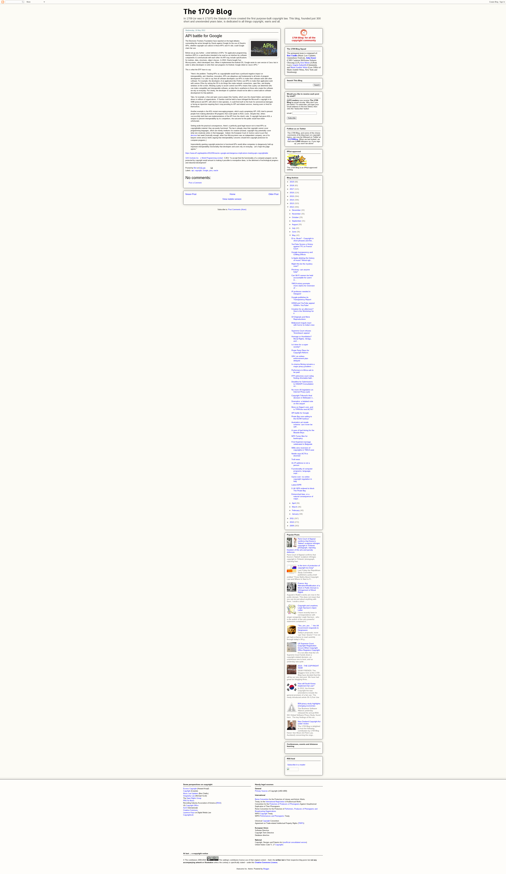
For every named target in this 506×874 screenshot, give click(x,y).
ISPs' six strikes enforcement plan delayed (299, 358)
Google (205, 170)
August (295, 224)
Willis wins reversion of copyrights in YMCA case (302, 449)
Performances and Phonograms (272, 816)
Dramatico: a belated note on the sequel (302, 402)
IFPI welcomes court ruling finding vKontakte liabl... (302, 377)
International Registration (275, 802)
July (294, 228)
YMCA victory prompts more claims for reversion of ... (303, 285)
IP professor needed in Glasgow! (300, 292)
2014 (292, 200)
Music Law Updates (190, 793)
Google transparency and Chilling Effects (302, 253)
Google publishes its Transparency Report (301, 298)
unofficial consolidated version (294, 842)
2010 (292, 522)
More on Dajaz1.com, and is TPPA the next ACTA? (302, 408)
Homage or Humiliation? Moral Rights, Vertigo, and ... (301, 338)
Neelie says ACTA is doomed (299, 455)
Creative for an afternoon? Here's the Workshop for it (302, 311)
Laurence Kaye (189, 813)
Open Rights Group (194, 798)
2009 (292, 526)
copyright (198, 170)
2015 (292, 196)
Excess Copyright (190, 789)
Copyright (264, 814)
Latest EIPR (296, 485)
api (192, 170)
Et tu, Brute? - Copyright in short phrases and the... (302, 239)
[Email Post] (211, 168)
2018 (292, 185)
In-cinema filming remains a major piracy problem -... (303, 365)
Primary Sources (261, 791)
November (296, 214)
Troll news (295, 459)
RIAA (219, 803)
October (295, 217)
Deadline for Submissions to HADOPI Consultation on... (302, 384)
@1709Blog (293, 139)
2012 (292, 207)
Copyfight (187, 791)
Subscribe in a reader (296, 765)
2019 (292, 182)
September (297, 221)
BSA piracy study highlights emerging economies (309, 705)
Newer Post (190, 194)
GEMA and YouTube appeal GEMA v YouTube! (303, 304)
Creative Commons (190, 810)
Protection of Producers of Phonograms (284, 804)
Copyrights (279, 845)
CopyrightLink (188, 815)
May (294, 235)
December (296, 210)
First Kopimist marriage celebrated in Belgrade (301, 443)
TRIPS (301, 823)
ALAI (185, 808)
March (295, 507)
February (296, 510)
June (294, 232)
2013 (292, 203)
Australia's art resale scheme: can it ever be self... (301, 424)
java (210, 170)
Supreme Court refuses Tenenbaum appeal (301, 332)
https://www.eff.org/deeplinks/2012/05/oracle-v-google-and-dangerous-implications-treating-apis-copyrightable (226, 153)
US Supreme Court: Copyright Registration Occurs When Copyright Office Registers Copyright (309, 646)
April (294, 503)
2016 (292, 193)
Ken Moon (305, 63)
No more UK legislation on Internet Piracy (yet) (302, 391)
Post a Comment (195, 183)
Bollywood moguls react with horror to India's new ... (302, 325)
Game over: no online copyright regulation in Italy (301, 479)
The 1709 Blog (207, 11)
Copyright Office (192, 805)
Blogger (266, 869)
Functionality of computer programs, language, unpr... (302, 471)
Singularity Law (189, 796)
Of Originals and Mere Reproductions (300, 318)
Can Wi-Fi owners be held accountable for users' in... (302, 277)
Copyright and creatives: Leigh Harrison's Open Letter (308, 608)
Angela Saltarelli (299, 65)
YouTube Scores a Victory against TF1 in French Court (302, 246)
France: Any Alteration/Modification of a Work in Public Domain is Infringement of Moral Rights (309, 587)
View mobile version (231, 199)
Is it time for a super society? (299, 345)
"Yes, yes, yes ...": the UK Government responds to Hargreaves (308, 628)
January (295, 514)
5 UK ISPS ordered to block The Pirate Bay (302, 489)
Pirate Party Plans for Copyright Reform (300, 351)
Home (232, 194)
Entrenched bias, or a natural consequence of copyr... (302, 496)
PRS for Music (188, 801)
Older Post (273, 194)
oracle (215, 170)
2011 (292, 518)
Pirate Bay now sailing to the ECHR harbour (301, 417)
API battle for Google (300, 413)
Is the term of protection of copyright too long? (309, 566)
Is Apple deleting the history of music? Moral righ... (302, 259)
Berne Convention (262, 799)
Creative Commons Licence (266, 862)
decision (194, 135)
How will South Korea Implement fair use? (306, 684)
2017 (292, 189)
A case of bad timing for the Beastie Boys (302, 431)
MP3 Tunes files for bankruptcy (299, 437)
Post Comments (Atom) (237, 209)
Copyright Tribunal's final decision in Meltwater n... (302, 396)
